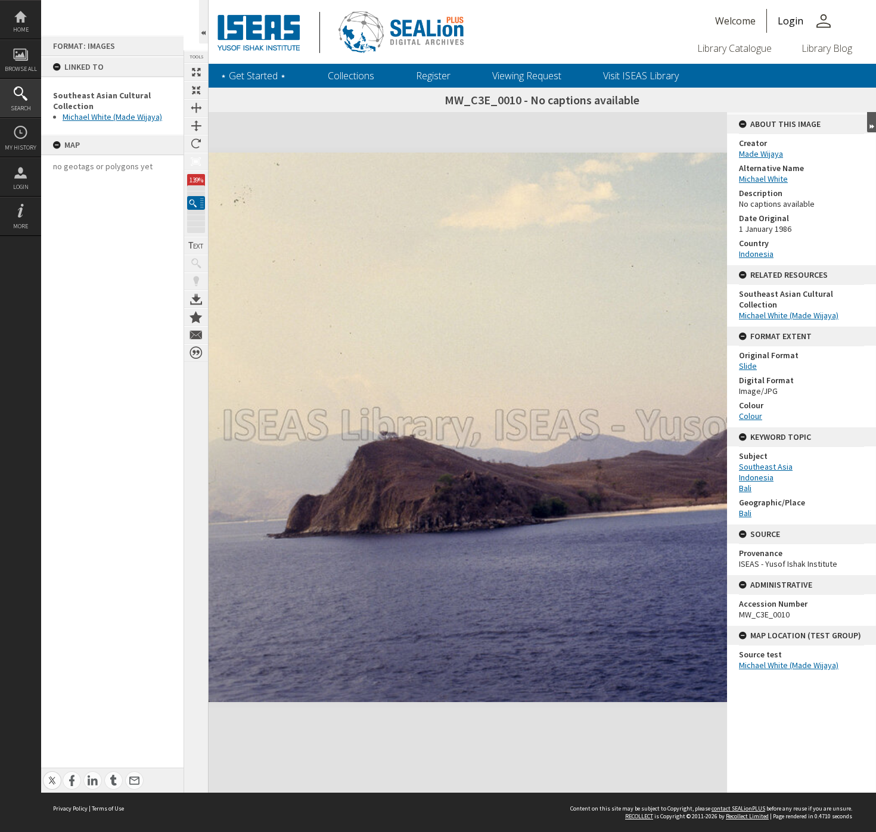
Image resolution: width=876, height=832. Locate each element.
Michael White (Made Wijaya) (112, 116)
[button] (196, 203)
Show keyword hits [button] (196, 263)
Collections (351, 76)
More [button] (20, 226)
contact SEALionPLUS (738, 808)
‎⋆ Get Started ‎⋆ (253, 76)
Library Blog (827, 48)
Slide (748, 366)
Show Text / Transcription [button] (196, 245)
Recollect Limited (747, 816)
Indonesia (756, 254)
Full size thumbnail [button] (196, 72)
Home (21, 29)
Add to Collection (196, 317)
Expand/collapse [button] (871, 122)
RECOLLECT (639, 816)
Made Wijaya (761, 153)
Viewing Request (526, 76)
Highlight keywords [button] (196, 281)
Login (21, 187)
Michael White (763, 178)
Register (433, 76)
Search (21, 108)
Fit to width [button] (196, 108)
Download (196, 299)
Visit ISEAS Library (641, 76)
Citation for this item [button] (196, 353)
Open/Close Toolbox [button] (203, 22)
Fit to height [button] (196, 126)
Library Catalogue (734, 48)
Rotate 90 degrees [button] (196, 144)
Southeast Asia (766, 466)
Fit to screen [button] (196, 90)
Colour (750, 416)
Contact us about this (196, 335)
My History (20, 147)
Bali (745, 488)
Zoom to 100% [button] (196, 161)
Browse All (21, 69)
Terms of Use (108, 808)
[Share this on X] (52, 774)
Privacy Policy (70, 808)
